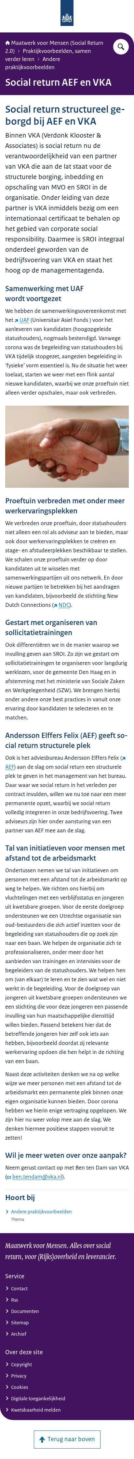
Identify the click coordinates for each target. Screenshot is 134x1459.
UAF (24, 320)
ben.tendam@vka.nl (37, 1176)
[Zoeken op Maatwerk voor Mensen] (121, 47)
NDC (64, 604)
